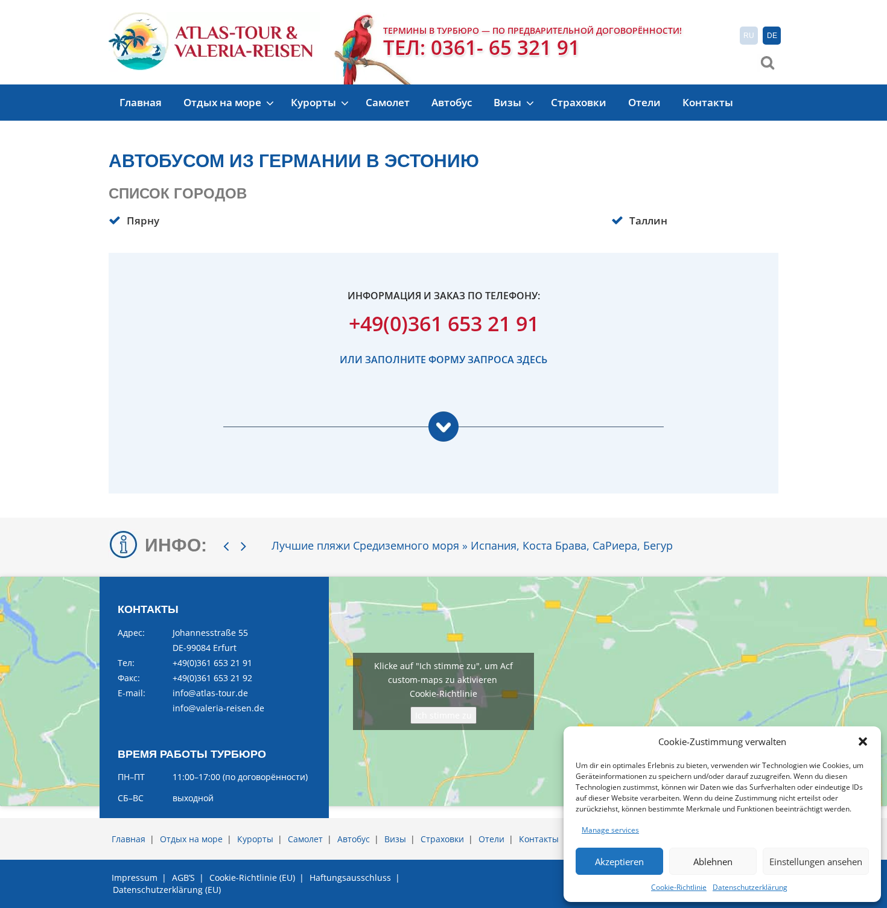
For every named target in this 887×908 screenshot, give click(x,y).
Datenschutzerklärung (750, 887)
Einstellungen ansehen (815, 862)
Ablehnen (713, 862)
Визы (509, 102)
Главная (140, 102)
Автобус (451, 102)
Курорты (315, 102)
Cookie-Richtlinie (679, 887)
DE (772, 35)
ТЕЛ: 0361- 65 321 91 (481, 47)
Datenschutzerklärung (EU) (167, 889)
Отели (644, 102)
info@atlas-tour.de (210, 693)
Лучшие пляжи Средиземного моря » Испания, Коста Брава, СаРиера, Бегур (472, 545)
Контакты (707, 102)
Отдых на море (223, 102)
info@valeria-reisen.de (218, 708)
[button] (863, 741)
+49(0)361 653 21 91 (444, 323)
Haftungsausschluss (350, 877)
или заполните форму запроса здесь (443, 359)
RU (748, 35)
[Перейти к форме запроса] (443, 433)
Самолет (388, 102)
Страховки (578, 102)
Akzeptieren (619, 862)
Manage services (610, 830)
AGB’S (183, 877)
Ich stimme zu (443, 715)
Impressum (134, 877)
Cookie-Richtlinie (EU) (252, 877)
